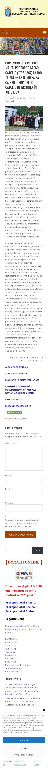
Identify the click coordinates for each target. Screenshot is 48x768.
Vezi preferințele (24, 755)
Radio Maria (10, 661)
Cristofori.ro (10, 652)
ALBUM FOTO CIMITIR (16, 373)
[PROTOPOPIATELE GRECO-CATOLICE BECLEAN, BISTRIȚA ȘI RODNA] (24, 16)
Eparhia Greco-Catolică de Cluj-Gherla (22, 626)
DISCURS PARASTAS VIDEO (18, 406)
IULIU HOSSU (11, 639)
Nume (9, 475)
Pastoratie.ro (11, 655)
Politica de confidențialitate (17, 665)
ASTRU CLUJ (10, 645)
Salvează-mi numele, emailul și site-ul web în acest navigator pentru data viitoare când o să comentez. (22, 523)
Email (8, 489)
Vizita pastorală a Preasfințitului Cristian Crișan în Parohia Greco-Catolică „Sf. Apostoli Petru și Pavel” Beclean (23, 701)
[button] (44, 710)
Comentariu (11, 443)
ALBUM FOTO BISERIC (16, 367)
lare (20, 671)
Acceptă (24, 740)
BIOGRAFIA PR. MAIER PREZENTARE (22, 380)
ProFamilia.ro (11, 658)
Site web (9, 503)
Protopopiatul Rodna (20, 611)
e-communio (11, 642)
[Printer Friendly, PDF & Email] (14, 412)
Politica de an (11, 671)
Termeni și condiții (13, 668)
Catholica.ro (10, 648)
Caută (37, 550)
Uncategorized (20, 418)
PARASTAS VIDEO (13, 399)
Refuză (24, 747)
